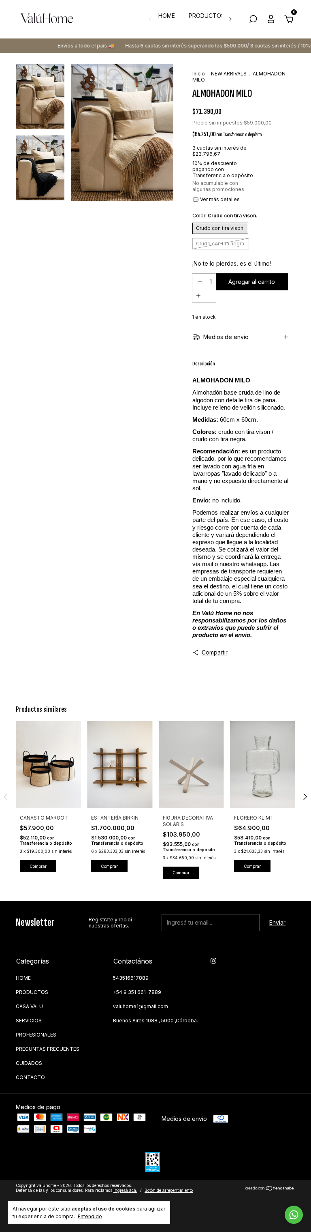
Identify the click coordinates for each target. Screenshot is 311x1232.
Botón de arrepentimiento (169, 1190)
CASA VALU (29, 1006)
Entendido (90, 1216)
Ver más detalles (219, 199)
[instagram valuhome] (213, 960)
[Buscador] (253, 20)
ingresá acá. (125, 1190)
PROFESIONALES (36, 1035)
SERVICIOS (29, 1020)
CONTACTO (30, 1077)
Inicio (198, 74)
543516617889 (131, 978)
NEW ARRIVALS (229, 74)
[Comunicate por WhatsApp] (294, 1215)
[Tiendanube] (270, 1188)
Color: (225, 215)
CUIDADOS (29, 1063)
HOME (166, 15)
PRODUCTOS (207, 15)
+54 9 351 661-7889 (137, 992)
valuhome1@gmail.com (140, 1006)
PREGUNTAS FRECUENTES (47, 1049)
